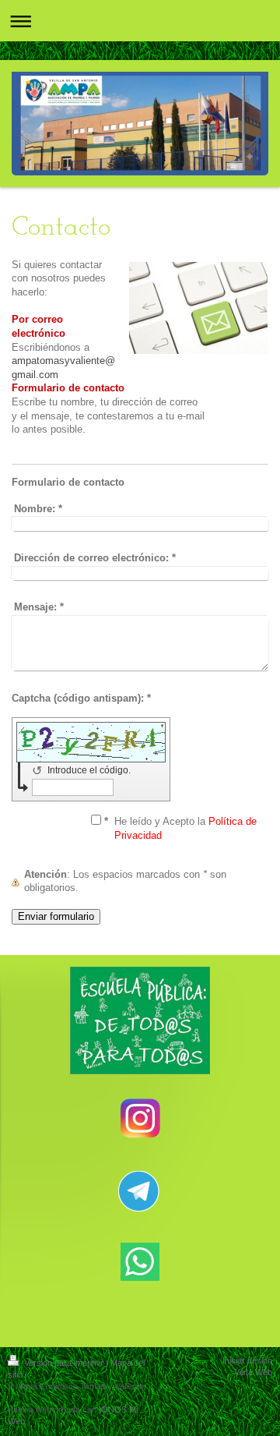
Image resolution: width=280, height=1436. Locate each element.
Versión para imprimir (64, 1362)
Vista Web (253, 1372)
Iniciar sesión (247, 1360)
